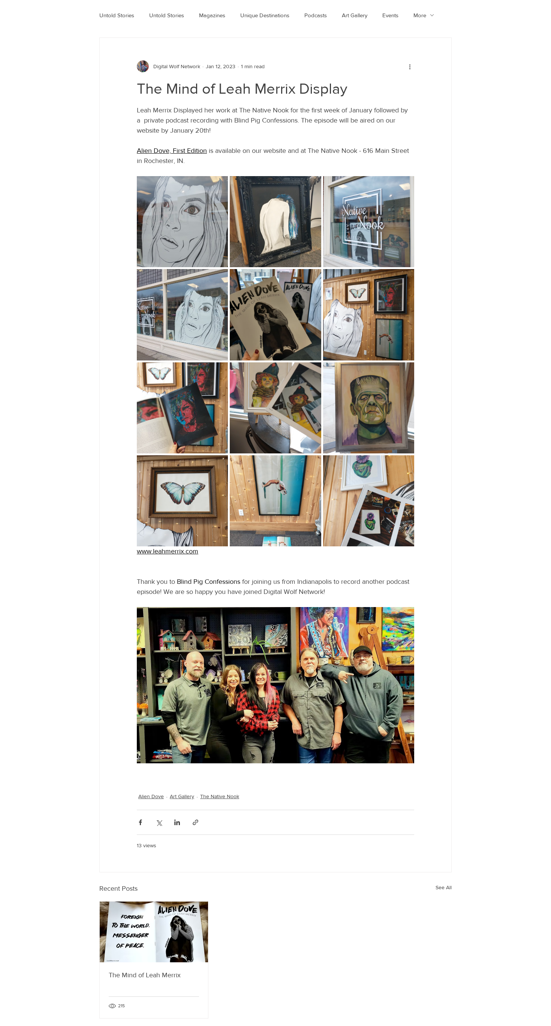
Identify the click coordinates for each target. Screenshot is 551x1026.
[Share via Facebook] (140, 822)
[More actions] (409, 66)
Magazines (212, 15)
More (419, 15)
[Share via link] (195, 822)
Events (390, 15)
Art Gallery (354, 15)
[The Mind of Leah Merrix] (154, 932)
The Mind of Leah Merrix (145, 975)
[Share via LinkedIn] (177, 822)
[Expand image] (182, 221)
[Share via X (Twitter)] (158, 822)
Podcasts (315, 15)
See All (444, 887)
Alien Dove (151, 796)
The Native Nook (219, 796)
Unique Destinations (264, 15)
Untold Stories (116, 15)
